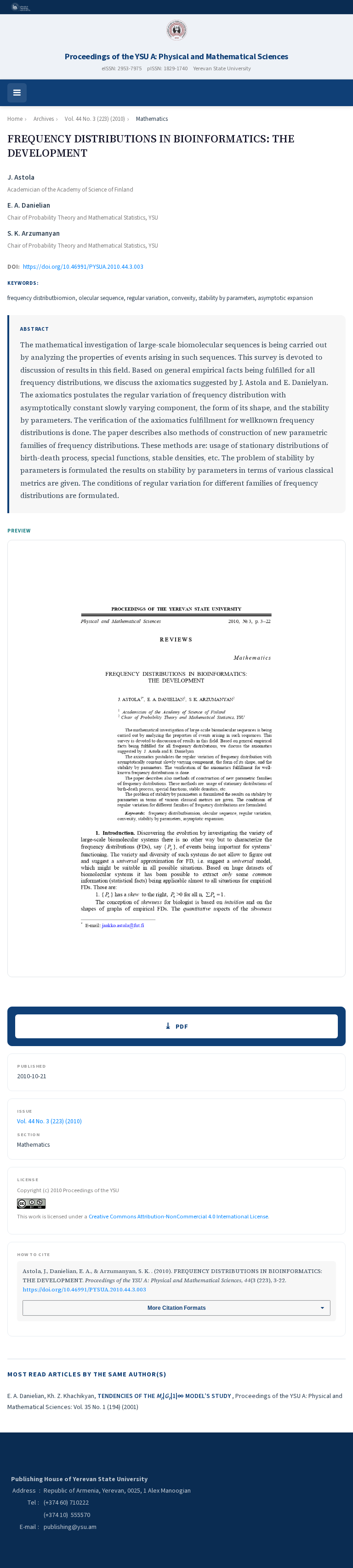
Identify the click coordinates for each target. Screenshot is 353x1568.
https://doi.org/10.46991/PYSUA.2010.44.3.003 (83, 267)
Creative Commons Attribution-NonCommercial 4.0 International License (178, 1216)
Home (15, 119)
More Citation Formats (177, 1308)
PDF (182, 1026)
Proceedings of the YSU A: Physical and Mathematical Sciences (176, 56)
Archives (44, 119)
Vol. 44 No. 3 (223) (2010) (95, 119)
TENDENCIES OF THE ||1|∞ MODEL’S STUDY (164, 1396)
